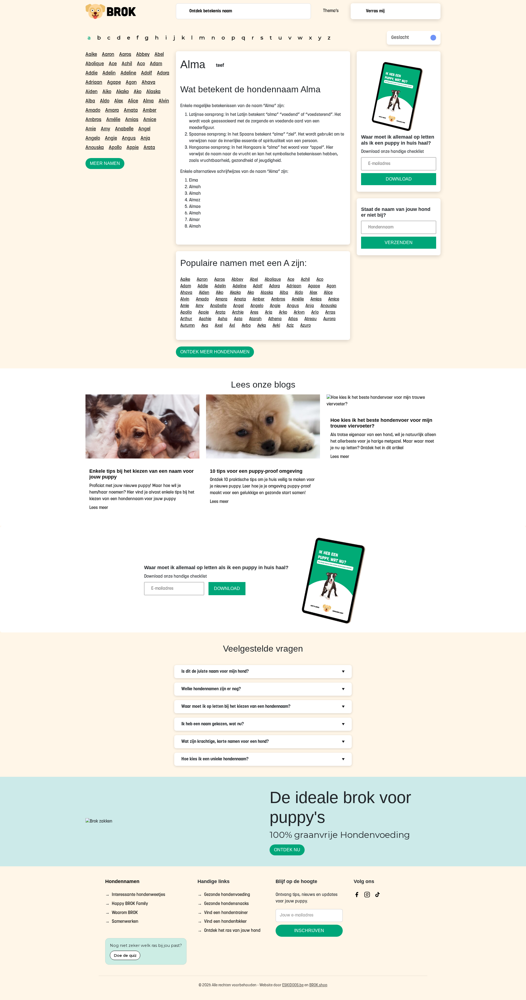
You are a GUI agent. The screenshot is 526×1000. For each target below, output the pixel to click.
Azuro (305, 325)
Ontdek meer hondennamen (215, 351)
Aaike (91, 54)
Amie (90, 129)
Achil (127, 64)
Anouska (94, 147)
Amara (112, 110)
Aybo (246, 325)
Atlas (293, 319)
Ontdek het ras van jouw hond (232, 931)
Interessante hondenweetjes (138, 895)
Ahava (148, 82)
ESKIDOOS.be (293, 985)
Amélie (113, 120)
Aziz (290, 325)
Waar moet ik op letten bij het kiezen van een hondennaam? (235, 706)
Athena (275, 319)
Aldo (104, 101)
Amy (105, 129)
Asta (238, 319)
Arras (330, 312)
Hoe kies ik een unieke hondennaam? (214, 759)
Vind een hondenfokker (225, 922)
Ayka (261, 325)
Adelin (109, 73)
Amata (131, 110)
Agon (131, 82)
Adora (163, 73)
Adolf (146, 73)
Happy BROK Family (130, 904)
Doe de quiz (125, 955)
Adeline (128, 73)
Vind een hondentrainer (226, 913)
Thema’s (331, 11)
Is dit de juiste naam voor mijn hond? (215, 671)
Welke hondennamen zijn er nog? (211, 689)
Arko (283, 312)
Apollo (115, 147)
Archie (238, 312)
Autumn (187, 325)
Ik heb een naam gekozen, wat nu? (212, 724)
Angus (129, 138)
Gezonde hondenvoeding (227, 895)
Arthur (186, 319)
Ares (254, 312)
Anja (145, 138)
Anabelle (124, 129)
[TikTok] (378, 895)
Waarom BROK (125, 913)
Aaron (108, 54)
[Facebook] (357, 895)
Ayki (276, 325)
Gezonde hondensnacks (226, 904)
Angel (144, 129)
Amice (149, 120)
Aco (141, 64)
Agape (114, 82)
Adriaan (93, 82)
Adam (156, 64)
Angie (111, 138)
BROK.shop (318, 985)
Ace (113, 64)
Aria (268, 312)
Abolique (94, 64)
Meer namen (105, 163)
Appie (133, 147)
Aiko (106, 92)
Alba (90, 101)
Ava (204, 325)
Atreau (310, 319)
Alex (118, 101)
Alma (148, 101)
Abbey (143, 54)
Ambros (93, 120)
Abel (159, 54)
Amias (131, 120)
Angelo (92, 138)
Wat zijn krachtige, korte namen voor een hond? (225, 742)
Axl (232, 325)
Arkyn (299, 312)
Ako (137, 92)
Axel (219, 325)
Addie (91, 73)
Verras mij (375, 11)
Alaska (153, 92)
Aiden (91, 92)
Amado (92, 110)
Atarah (255, 319)
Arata (149, 147)
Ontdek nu (287, 849)
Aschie (205, 319)
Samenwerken (125, 922)
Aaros (125, 54)
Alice (133, 101)
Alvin (164, 101)
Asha (222, 319)
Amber (149, 110)
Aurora (329, 319)
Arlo (315, 312)
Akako (122, 92)
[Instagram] (367, 895)
